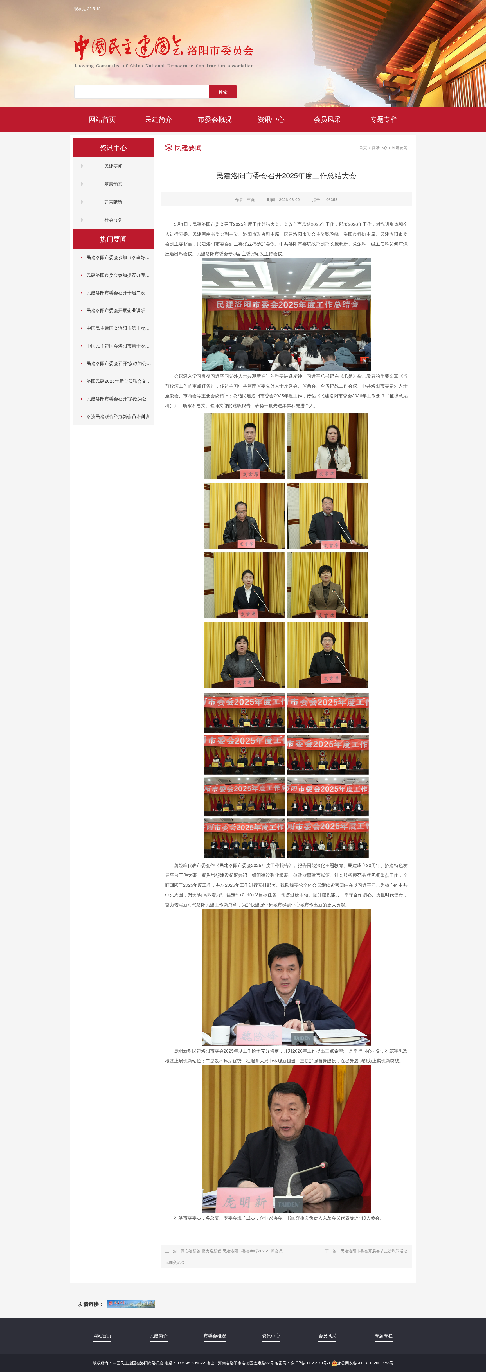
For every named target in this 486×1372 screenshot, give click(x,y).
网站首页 (102, 119)
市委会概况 (215, 119)
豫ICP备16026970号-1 (310, 1363)
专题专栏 (383, 119)
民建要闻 (113, 166)
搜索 (223, 92)
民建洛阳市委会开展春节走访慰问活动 (374, 1251)
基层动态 (113, 184)
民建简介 (158, 119)
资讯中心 (271, 119)
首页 (363, 147)
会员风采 (327, 119)
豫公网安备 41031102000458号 (365, 1363)
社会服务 (113, 220)
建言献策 (113, 202)
